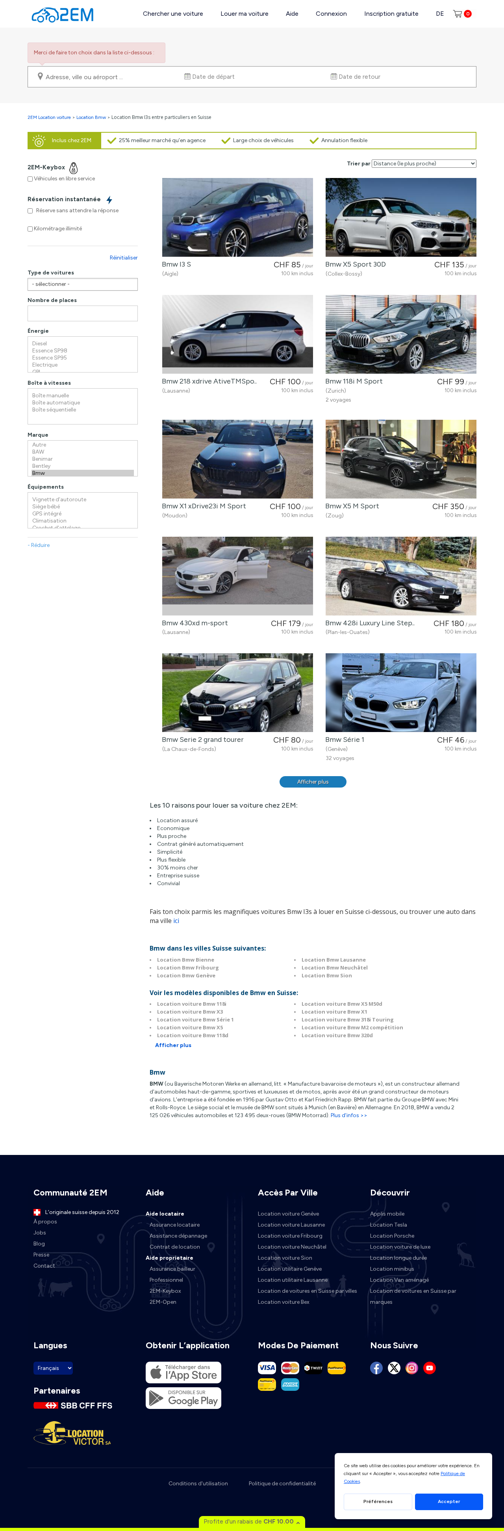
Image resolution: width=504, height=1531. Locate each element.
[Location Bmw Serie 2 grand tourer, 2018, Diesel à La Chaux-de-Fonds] (237, 692)
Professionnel (166, 1280)
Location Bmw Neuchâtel (335, 967)
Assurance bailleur (172, 1269)
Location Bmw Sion (327, 975)
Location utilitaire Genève (290, 1269)
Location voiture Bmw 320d (337, 1035)
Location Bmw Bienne (185, 959)
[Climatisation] (83, 521)
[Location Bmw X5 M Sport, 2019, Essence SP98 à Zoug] (401, 459)
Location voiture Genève (288, 1213)
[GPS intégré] (83, 513)
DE (440, 13)
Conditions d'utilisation (198, 1483)
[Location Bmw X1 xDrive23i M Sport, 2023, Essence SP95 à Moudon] (237, 459)
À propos (45, 1221)
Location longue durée (398, 1258)
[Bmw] (83, 473)
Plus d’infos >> (349, 1115)
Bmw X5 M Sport (350, 506)
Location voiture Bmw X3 (190, 1011)
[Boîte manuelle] (83, 395)
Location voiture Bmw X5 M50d (342, 1003)
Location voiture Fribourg (290, 1236)
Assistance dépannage (178, 1236)
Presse (41, 1254)
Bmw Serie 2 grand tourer (201, 739)
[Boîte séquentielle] (83, 409)
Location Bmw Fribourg (188, 967)
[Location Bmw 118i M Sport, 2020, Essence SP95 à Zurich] (401, 334)
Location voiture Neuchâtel (292, 1247)
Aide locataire (165, 1213)
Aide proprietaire (169, 1258)
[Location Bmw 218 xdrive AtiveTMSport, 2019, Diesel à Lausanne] (237, 334)
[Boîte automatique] (83, 402)
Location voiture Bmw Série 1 (195, 1019)
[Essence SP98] (83, 350)
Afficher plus (313, 781)
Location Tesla (388, 1224)
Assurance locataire (175, 1224)
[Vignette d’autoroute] (83, 499)
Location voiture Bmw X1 (334, 1011)
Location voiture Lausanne (291, 1224)
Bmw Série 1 (343, 739)
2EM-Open (163, 1302)
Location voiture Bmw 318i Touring (348, 1019)
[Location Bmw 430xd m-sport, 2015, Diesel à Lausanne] (237, 576)
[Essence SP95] (83, 357)
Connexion (331, 13)
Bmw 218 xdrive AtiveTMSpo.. (208, 381)
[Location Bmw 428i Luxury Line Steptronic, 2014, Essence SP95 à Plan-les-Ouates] (401, 576)
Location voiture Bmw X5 (190, 1027)
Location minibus (392, 1269)
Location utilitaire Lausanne (293, 1280)
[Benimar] (83, 459)
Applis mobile (387, 1213)
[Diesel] (83, 343)
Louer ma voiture (244, 13)
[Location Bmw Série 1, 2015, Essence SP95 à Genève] (401, 692)
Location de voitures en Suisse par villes (307, 1291)
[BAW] (83, 452)
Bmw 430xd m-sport (193, 623)
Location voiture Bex (283, 1302)
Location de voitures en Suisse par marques (413, 1296)
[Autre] (83, 445)
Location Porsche (392, 1236)
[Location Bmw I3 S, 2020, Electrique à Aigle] (237, 217)
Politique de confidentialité (282, 1483)
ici (176, 920)
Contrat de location (175, 1247)
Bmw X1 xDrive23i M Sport (202, 506)
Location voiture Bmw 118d (192, 1035)
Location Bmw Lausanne (334, 959)
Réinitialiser (124, 257)
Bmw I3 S (175, 264)
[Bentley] (83, 466)
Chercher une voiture (173, 13)
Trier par (359, 163)
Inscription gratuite (391, 13)
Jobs (39, 1232)
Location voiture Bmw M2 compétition (352, 1027)
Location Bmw (91, 117)
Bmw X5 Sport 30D (354, 264)
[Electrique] (83, 365)
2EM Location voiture (50, 117)
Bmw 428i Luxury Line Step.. (368, 623)
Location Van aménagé (399, 1280)
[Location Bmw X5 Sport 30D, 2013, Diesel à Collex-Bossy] (401, 217)
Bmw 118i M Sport (352, 381)
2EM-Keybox (165, 1291)
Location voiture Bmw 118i (191, 1003)
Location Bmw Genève (186, 975)
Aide (292, 13)
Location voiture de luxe (400, 1247)
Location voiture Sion (285, 1258)
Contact (44, 1265)
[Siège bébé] (83, 506)
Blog (39, 1243)
